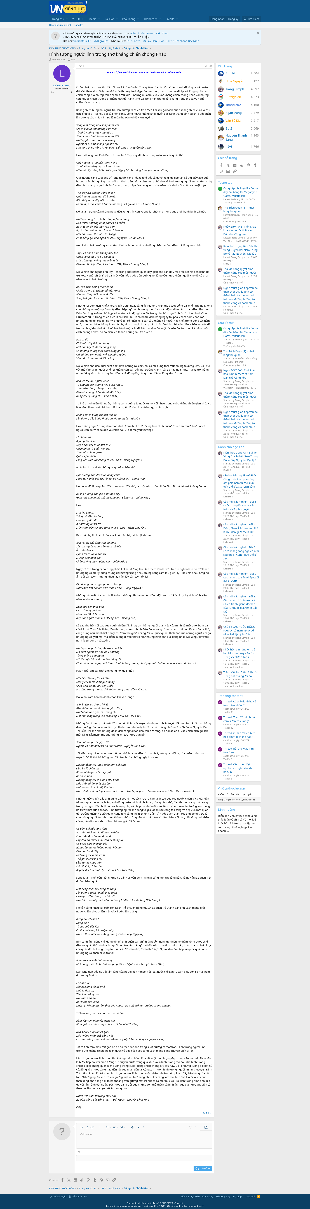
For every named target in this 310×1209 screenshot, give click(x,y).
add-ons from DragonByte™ (147, 1206)
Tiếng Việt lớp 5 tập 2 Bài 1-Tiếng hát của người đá (240, 674)
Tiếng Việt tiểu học (233, 667)
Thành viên (151, 19)
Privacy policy (223, 1196)
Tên (78, 1152)
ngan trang (234, 113)
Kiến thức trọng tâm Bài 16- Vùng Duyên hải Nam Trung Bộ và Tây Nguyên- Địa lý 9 (240, 249)
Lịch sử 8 (228, 496)
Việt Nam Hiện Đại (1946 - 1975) (240, 241)
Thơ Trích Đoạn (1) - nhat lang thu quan (238, 209)
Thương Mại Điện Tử (234, 202)
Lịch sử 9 (228, 644)
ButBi (229, 128)
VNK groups (101, 41)
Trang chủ (58, 19)
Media (92, 19)
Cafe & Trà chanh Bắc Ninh (182, 41)
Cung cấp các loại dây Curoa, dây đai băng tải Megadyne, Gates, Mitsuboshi (241, 191)
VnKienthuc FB (82, 41)
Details (200, 1206)
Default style (59, 1196)
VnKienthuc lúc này (232, 788)
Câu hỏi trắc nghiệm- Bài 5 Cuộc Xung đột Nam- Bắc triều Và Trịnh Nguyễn (239, 505)
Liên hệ (185, 1196)
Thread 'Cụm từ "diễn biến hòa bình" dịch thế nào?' (239, 734)
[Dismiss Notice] (257, 33)
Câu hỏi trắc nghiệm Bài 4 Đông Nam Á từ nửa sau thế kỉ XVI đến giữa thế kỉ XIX (240, 528)
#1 (211, 66)
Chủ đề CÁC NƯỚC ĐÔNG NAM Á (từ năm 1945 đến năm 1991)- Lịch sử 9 (239, 630)
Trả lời (209, 1113)
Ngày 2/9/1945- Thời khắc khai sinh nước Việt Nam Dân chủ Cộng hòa (239, 230)
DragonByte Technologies (184, 1206)
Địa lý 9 (227, 263)
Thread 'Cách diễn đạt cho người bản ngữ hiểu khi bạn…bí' (239, 768)
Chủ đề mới (226, 323)
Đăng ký (78, 25)
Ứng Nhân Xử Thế (233, 282)
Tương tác (225, 182)
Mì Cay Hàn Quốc (153, 41)
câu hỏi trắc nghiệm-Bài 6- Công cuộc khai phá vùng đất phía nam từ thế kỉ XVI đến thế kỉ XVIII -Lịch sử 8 (239, 480)
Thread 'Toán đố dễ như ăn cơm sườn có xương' (239, 719)
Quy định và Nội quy (202, 1196)
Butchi (230, 73)
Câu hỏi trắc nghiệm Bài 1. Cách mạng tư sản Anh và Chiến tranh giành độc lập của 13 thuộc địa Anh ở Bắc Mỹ (240, 604)
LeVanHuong (59, 59)
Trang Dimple (235, 89)
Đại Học (109, 19)
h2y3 (229, 146)
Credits (170, 19)
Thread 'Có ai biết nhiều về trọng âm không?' (239, 703)
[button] (66, 19)
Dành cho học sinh (231, 447)
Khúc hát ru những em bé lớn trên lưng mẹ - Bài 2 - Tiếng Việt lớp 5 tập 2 (239, 653)
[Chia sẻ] (206, 66)
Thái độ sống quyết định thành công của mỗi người (239, 270)
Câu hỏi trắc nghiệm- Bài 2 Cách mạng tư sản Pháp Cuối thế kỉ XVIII (241, 577)
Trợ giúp (237, 1196)
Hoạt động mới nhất (60, 25)
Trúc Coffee (133, 41)
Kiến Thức (162, 33)
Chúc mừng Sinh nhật (235, 221)
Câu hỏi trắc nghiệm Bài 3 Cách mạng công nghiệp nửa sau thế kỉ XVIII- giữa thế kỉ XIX (241, 552)
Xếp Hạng (225, 66)
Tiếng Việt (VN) (79, 1196)
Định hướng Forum (143, 33)
